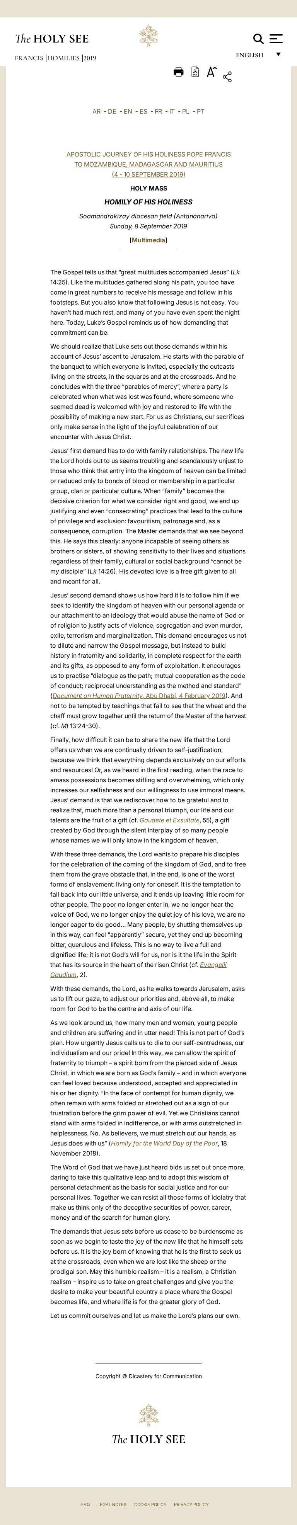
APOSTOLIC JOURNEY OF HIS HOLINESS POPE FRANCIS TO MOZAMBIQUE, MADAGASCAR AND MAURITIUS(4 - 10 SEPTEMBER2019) (149, 164)
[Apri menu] (275, 38)
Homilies (64, 58)
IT (172, 111)
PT (201, 111)
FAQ (85, 1504)
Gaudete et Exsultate (170, 820)
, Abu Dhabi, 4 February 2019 (139, 696)
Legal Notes (111, 1504)
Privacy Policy (191, 1504)
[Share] (251, 78)
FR (158, 111)
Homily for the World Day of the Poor (164, 1143)
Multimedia (148, 240)
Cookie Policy (150, 1504)
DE (112, 111)
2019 (90, 58)
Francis (30, 58)
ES (143, 111)
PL (185, 111)
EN (128, 111)
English (253, 57)
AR (96, 111)
